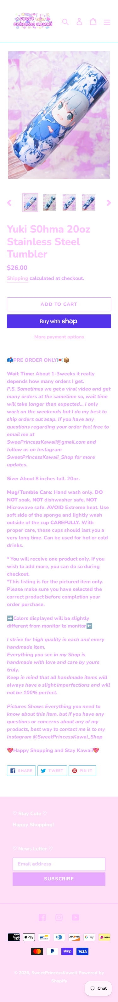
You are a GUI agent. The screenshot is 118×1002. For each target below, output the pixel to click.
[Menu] (107, 21)
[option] (30, 202)
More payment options (59, 337)
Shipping (17, 278)
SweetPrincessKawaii (54, 973)
